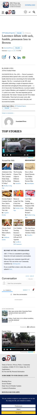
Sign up (32, 276)
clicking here (16, 264)
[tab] (7, 290)
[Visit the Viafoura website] (31, 327)
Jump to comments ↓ (8, 113)
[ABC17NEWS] (12, 12)
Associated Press (8, 48)
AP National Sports (20, 106)
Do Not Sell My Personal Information (13, 371)
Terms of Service (7, 365)
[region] (18, 302)
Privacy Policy (17, 365)
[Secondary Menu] (4, 12)
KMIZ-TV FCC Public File (17, 367)
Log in (27, 276)
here (10, 269)
